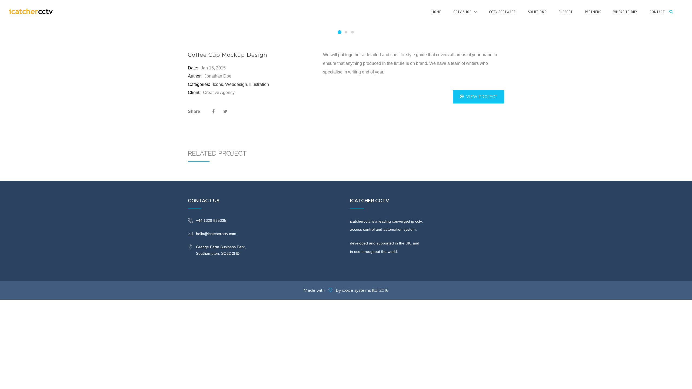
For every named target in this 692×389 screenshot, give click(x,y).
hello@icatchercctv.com (216, 234)
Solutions (537, 11)
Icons (218, 84)
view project (481, 96)
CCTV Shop (462, 11)
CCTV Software (502, 11)
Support (565, 11)
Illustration (259, 84)
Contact (657, 11)
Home (436, 11)
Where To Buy (625, 11)
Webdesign (236, 84)
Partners (593, 11)
